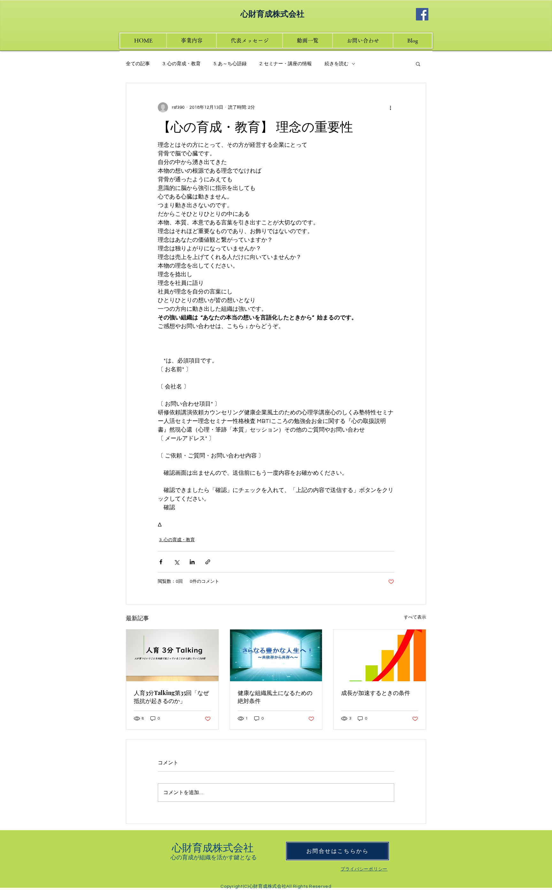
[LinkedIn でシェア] (192, 562)
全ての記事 (138, 63)
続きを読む (337, 63)
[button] (418, 63)
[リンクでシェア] (208, 562)
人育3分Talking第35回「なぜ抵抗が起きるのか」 (171, 697)
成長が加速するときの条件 (375, 693)
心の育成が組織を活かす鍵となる (214, 857)
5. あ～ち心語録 (230, 63)
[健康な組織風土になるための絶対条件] (276, 655)
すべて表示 (415, 617)
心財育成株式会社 (214, 847)
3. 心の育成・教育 (182, 63)
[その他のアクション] (390, 107)
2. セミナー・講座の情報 (285, 63)
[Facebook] (422, 14)
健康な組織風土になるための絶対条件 (275, 697)
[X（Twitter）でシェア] (176, 562)
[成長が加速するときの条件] (380, 655)
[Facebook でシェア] (161, 562)
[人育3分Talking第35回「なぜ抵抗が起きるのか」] (172, 655)
